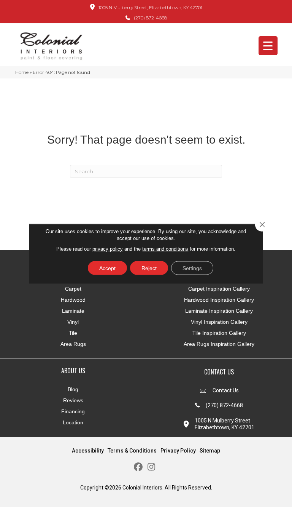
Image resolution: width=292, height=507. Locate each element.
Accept (107, 268)
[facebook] (138, 467)
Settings (192, 268)
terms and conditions (165, 248)
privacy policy (107, 248)
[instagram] (151, 467)
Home (22, 72)
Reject (149, 268)
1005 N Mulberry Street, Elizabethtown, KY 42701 (150, 7)
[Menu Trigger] (268, 45)
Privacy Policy (178, 451)
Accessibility (88, 451)
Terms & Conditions (132, 451)
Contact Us (226, 390)
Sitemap (210, 451)
